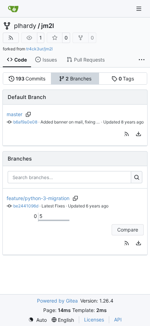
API (118, 320)
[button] (126, 134)
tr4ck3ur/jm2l (39, 48)
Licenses (94, 320)
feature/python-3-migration (38, 198)
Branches (78, 79)
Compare (127, 230)
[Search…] (136, 177)
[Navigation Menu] (140, 8)
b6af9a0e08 (25, 122)
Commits (31, 79)
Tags (126, 79)
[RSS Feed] (11, 38)
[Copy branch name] (28, 114)
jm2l (47, 25)
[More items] (141, 59)
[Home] (13, 8)
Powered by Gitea (57, 301)
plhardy (25, 25)
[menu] (138, 134)
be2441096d (25, 205)
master (14, 114)
